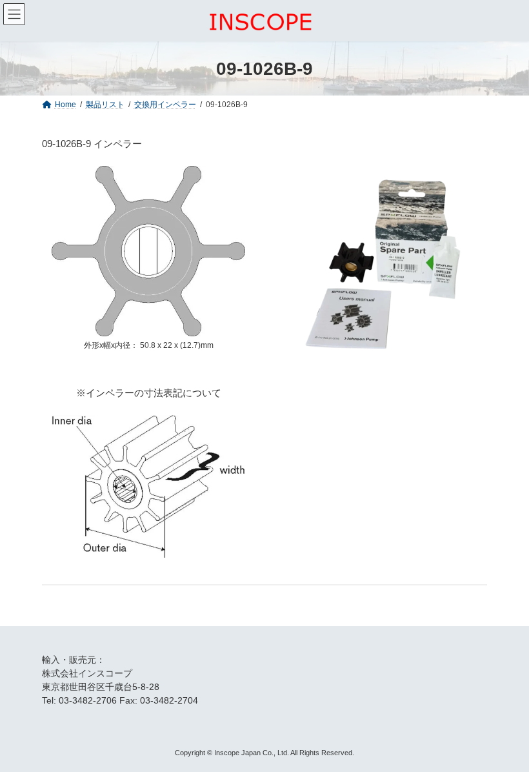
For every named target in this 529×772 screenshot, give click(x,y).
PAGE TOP (503, 736)
